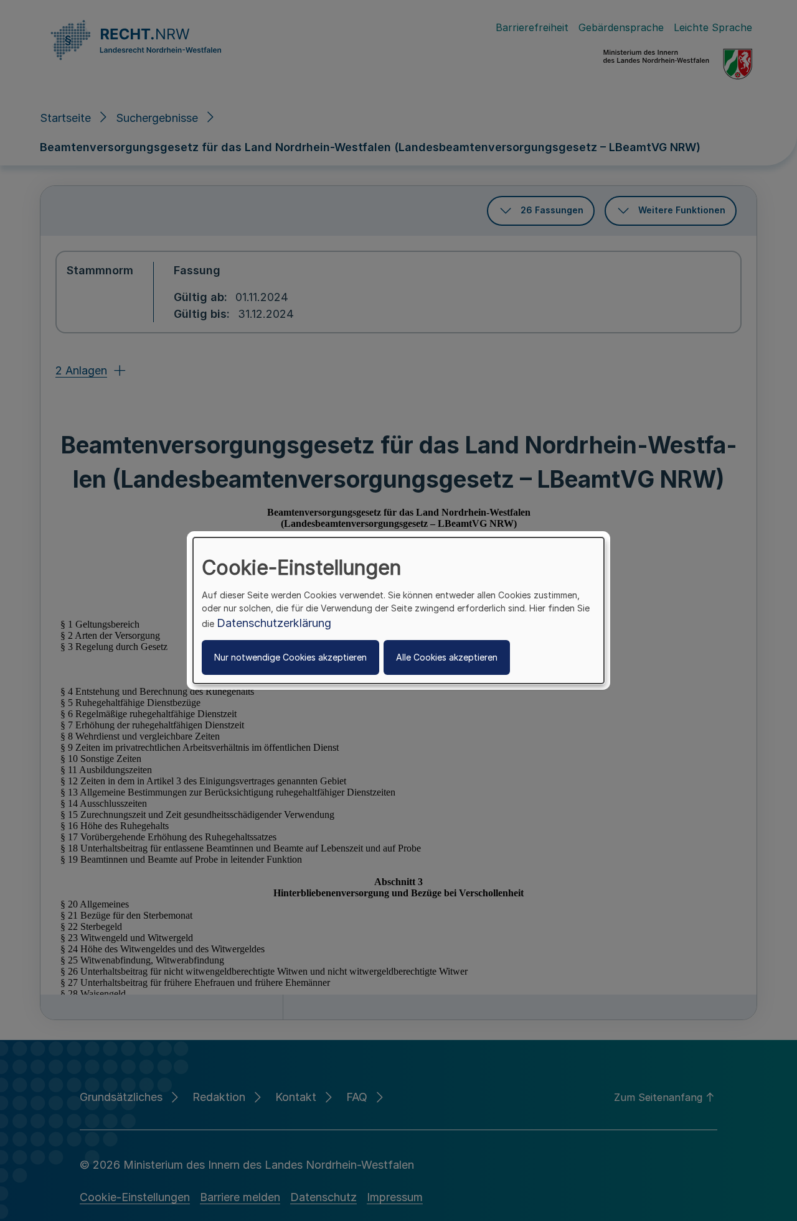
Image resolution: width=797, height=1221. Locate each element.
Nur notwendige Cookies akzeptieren (290, 657)
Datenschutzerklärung (274, 622)
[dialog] (398, 610)
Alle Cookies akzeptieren (447, 657)
